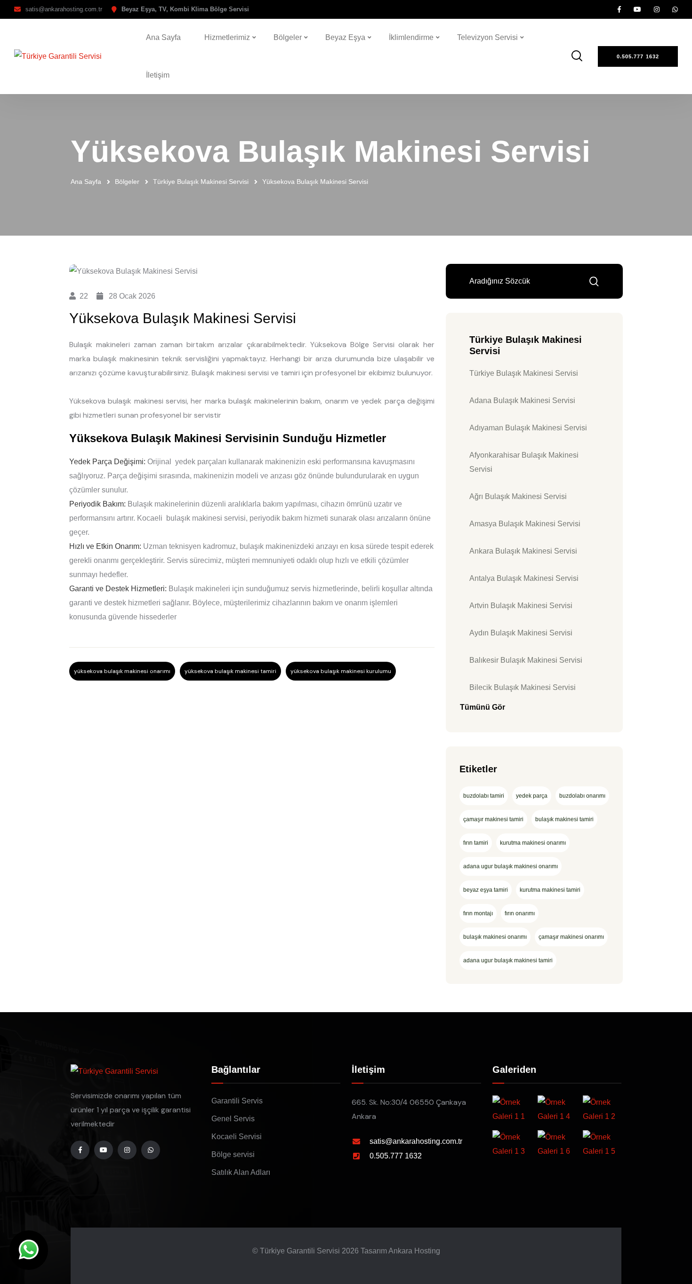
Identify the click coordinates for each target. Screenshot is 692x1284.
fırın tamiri (475, 843)
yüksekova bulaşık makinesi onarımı (122, 671)
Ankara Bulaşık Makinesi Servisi (523, 551)
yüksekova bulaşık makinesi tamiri (230, 671)
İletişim (157, 75)
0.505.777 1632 (396, 1156)
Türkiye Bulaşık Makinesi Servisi (201, 181)
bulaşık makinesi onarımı (495, 937)
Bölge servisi (233, 1154)
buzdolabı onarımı (582, 796)
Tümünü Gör (482, 707)
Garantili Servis (237, 1101)
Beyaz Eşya (345, 37)
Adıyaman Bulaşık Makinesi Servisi (528, 428)
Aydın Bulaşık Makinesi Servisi (520, 633)
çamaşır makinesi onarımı (571, 937)
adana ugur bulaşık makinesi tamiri (508, 960)
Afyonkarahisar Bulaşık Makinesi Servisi (524, 462)
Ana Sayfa (163, 37)
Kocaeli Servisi (236, 1137)
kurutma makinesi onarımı (533, 843)
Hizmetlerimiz (227, 37)
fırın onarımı (520, 913)
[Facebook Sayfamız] (619, 9)
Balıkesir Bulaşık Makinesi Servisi (525, 660)
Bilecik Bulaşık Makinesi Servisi (522, 687)
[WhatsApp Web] (28, 1250)
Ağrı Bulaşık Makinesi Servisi (518, 496)
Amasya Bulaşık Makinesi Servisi (524, 524)
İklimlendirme (411, 37)
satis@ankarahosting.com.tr (63, 9)
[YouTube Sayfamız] (637, 9)
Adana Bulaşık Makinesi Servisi (522, 400)
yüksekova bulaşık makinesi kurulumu (340, 671)
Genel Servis (233, 1119)
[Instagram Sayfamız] (657, 9)
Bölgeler (288, 37)
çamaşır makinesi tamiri (493, 819)
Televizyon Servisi (487, 37)
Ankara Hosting (414, 1251)
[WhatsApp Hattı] (675, 9)
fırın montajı (478, 913)
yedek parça (531, 796)
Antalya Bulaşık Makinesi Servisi (524, 578)
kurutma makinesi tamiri (550, 890)
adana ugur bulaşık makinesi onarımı (510, 866)
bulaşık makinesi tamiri (564, 819)
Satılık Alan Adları (240, 1172)
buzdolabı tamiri (483, 796)
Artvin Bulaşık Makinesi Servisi (520, 606)
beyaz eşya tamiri (485, 890)
